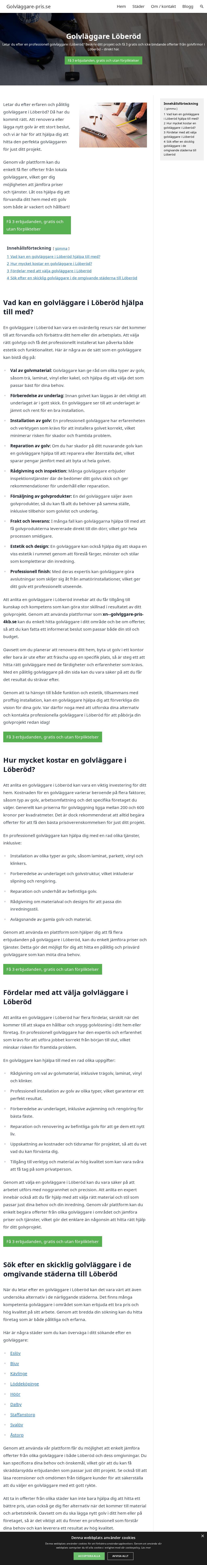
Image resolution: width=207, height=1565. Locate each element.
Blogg (187, 6)
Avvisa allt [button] (120, 1556)
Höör (15, 1394)
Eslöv (15, 1353)
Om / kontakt (163, 6)
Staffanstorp (22, 1414)
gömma (61, 248)
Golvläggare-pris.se (28, 6)
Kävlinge (18, 1373)
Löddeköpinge (24, 1383)
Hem (121, 6)
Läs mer (146, 1547)
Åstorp (17, 1435)
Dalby (16, 1404)
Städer (138, 6)
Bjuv (14, 1363)
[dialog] (103, 1548)
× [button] (202, 1536)
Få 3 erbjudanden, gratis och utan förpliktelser (103, 60)
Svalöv (16, 1424)
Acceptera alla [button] (89, 1556)
